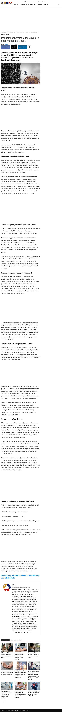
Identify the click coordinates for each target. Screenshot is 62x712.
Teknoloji (32, 4)
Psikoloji (9, 32)
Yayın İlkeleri (27, 1)
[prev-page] (2, 701)
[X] (28, 633)
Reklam (32, 1)
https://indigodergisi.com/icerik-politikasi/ (21, 587)
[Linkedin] (19, 633)
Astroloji (45, 4)
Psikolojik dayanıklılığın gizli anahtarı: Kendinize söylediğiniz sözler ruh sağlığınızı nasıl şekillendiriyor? (20, 674)
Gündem (16, 4)
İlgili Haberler (5, 640)
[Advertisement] (31, 19)
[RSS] (25, 633)
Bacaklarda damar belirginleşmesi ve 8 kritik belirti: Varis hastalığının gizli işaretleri (19, 656)
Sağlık (39, 4)
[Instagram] (16, 633)
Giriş (14, 1)
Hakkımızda (19, 1)
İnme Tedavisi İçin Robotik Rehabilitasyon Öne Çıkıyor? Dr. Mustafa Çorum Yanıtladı (6, 694)
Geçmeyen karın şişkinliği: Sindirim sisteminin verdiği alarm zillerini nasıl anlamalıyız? (20, 694)
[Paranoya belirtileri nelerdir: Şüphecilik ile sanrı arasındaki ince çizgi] (34, 647)
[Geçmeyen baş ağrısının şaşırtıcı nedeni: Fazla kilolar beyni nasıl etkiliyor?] (34, 686)
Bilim (27, 4)
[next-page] (5, 701)
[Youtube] (31, 633)
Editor (6, 44)
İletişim (38, 1)
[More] (29, 47)
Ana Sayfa (3, 32)
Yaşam (22, 4)
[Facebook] (13, 633)
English (42, 1)
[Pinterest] (22, 633)
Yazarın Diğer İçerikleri (16, 640)
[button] (59, 4)
